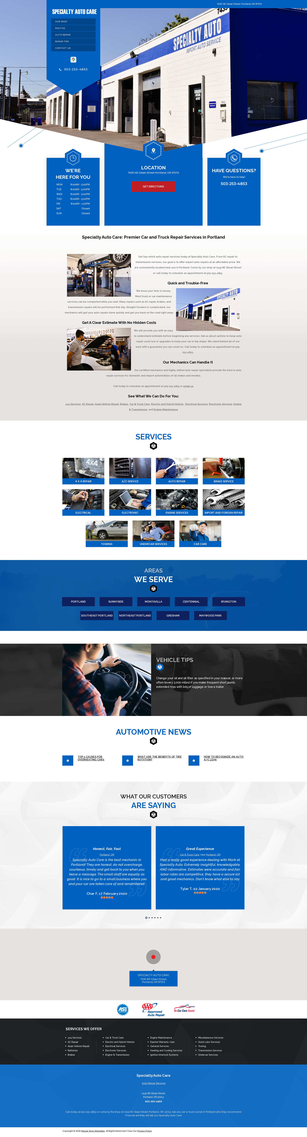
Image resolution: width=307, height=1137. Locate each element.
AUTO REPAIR (63, 35)
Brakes (124, 404)
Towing (202, 1046)
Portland (78, 601)
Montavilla (153, 601)
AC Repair (88, 404)
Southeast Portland (97, 615)
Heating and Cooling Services (166, 1050)
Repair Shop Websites (93, 1131)
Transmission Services (210, 1050)
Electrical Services (196, 404)
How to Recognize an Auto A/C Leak (224, 758)
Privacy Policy (145, 1131)
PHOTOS (60, 28)
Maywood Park (210, 615)
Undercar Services (208, 1055)
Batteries (73, 1050)
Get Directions (153, 186)
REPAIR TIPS (62, 41)
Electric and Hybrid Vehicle (167, 404)
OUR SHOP (61, 21)
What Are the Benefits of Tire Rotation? (160, 758)
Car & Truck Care (140, 404)
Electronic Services (220, 404)
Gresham (172, 615)
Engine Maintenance (166, 409)
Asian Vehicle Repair (107, 404)
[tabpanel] (107, 867)
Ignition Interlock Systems (164, 1055)
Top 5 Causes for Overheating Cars (91, 758)
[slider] (107, 897)
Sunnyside (115, 601)
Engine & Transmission (117, 1055)
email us (188, 386)
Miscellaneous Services (210, 1037)
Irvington (228, 601)
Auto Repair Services (153, 1083)
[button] (153, 956)
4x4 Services (73, 404)
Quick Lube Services (209, 1042)
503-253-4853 (76, 69)
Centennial (191, 601)
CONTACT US (63, 48)
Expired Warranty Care (162, 1042)
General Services (159, 1046)
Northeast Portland (135, 615)
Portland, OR (107, 854)
